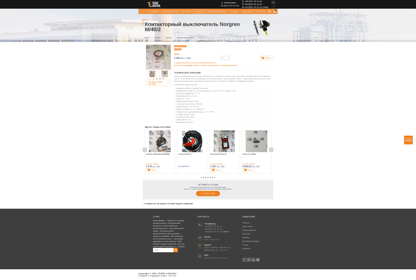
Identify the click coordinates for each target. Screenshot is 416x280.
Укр (273, 6)
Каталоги (186, 11)
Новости (246, 223)
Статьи (234, 11)
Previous (145, 150)
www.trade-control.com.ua (216, 258)
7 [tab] (214, 177)
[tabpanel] (164, 74)
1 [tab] (153, 79)
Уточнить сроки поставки (155, 83)
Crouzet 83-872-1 (184, 154)
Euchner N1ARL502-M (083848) (157, 154)
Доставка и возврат (217, 11)
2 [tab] (157, 79)
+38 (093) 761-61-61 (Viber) (256, 7)
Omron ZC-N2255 (249, 154)
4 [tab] (163, 79)
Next (271, 150)
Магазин (158, 38)
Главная (154, 11)
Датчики (169, 38)
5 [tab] (210, 177)
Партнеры (247, 11)
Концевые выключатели (185, 38)
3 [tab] (160, 79)
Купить (268, 58)
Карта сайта (247, 226)
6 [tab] (212, 177)
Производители (170, 11)
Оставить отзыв (208, 193)
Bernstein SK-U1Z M (218, 154)
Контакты (261, 11)
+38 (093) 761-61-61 (253, 4)
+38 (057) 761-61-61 (253, 1)
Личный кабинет (230, 3)
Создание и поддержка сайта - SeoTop (157, 276)
